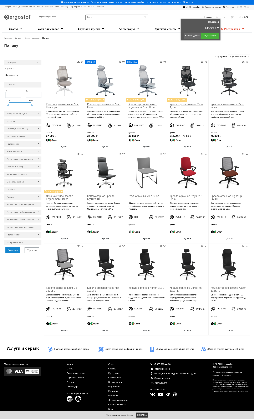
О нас (84, 6)
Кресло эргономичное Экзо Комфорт (62, 106)
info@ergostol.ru (193, 7)
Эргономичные (11, 75)
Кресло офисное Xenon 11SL (146, 287)
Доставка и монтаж (27, 6)
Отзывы (91, 6)
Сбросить (31, 250)
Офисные (9, 69)
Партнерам (75, 6)
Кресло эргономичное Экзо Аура (186, 106)
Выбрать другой (192, 36)
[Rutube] (174, 394)
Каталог (18, 38)
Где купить (113, 373)
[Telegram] (168, 394)
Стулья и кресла (89, 28)
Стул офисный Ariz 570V (143, 196)
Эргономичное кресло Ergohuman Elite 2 (59, 197)
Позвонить (230, 7)
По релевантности (238, 56)
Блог (57, 6)
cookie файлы (127, 415)
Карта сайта (161, 382)
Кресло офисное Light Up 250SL (226, 197)
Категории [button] (11, 62)
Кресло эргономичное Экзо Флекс (227, 106)
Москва (209, 17)
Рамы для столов (48, 28)
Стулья (70, 382)
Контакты (101, 6)
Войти (245, 17)
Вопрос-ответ (11, 6)
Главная (8, 38)
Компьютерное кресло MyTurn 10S (101, 197)
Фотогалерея (114, 377)
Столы (14, 28)
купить (64, 146)
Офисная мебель (165, 28)
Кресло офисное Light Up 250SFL (61, 289)
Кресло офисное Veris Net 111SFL (186, 289)
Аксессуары (127, 28)
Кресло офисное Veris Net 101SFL (103, 289)
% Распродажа (230, 28)
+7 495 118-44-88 (162, 364)
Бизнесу (64, 6)
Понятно (142, 415)
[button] (22, 85)
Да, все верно (210, 36)
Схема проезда (162, 378)
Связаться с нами (213, 7)
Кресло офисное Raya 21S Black (186, 197)
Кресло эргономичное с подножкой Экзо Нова (142, 106)
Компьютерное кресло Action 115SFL (228, 289)
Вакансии (113, 395)
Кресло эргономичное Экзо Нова (103, 106)
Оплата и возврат (45, 6)
